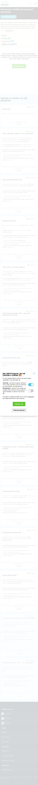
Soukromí (31, 397)
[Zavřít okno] (34, 373)
